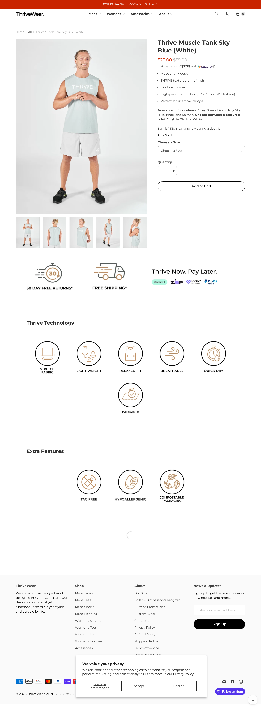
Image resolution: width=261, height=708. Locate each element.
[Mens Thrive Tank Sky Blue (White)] (81, 126)
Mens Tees (83, 600)
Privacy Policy (144, 627)
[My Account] (227, 14)
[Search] (216, 14)
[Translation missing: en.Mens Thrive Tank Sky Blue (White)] (28, 232)
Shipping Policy (146, 641)
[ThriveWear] (30, 14)
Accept (139, 686)
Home (20, 32)
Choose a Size (169, 142)
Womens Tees (86, 627)
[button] (201, 66)
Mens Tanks (84, 593)
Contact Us (142, 620)
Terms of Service (146, 648)
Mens (93, 14)
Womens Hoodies (88, 641)
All (30, 32)
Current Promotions (149, 607)
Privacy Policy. (183, 674)
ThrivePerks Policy (148, 655)
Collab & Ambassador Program (157, 600)
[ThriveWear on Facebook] (232, 681)
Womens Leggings (89, 634)
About (164, 14)
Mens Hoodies (86, 614)
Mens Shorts (84, 607)
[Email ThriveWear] (224, 681)
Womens (114, 14)
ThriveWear (36, 694)
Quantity (165, 162)
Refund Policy (145, 634)
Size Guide (166, 135)
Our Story (141, 593)
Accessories (140, 14)
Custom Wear (144, 614)
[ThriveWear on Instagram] (241, 681)
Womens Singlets (88, 620)
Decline (179, 686)
